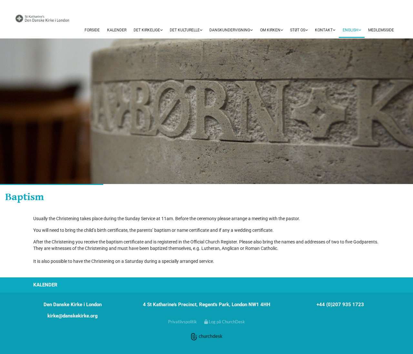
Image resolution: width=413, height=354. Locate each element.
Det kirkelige (147, 30)
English (350, 30)
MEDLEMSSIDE (381, 30)
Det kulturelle (185, 30)
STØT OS (297, 30)
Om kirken (270, 30)
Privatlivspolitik (182, 321)
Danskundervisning (229, 30)
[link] (148, 30)
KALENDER (116, 30)
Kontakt (324, 30)
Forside (92, 30)
